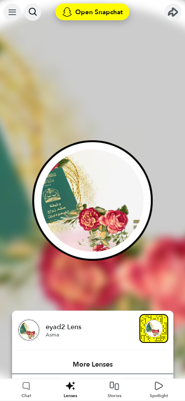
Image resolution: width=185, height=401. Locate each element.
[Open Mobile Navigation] (12, 12)
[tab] (92, 364)
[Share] (173, 12)
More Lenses (93, 364)
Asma (52, 334)
